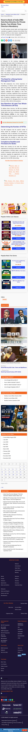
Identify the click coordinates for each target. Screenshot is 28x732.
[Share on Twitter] (11, 40)
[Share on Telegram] (4, 40)
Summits (17, 580)
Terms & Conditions (17, 722)
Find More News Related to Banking (14, 160)
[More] (24, 5)
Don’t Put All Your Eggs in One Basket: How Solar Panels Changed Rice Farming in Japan (14, 527)
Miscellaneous (4, 595)
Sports (2, 576)
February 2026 (6, 451)
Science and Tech (5, 593)
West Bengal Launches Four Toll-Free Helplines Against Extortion (14, 534)
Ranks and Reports (5, 591)
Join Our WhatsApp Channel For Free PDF (12, 122)
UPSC (19, 638)
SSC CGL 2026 (4, 652)
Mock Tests (3, 661)
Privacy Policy (5, 724)
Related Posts (5, 305)
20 (13, 474)
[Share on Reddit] (6, 40)
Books (2, 670)
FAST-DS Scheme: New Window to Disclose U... (12, 343)
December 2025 (7, 455)
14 (17, 472)
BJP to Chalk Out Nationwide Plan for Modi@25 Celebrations (12, 546)
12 (9, 472)
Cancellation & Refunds (7, 722)
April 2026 (5, 446)
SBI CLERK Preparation (3, 628)
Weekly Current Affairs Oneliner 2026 (12, 395)
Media (19, 652)
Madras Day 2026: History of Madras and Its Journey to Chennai (13, 531)
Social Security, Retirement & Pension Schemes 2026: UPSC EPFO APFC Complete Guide (14, 538)
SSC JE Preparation (5, 632)
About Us (20, 648)
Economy (17, 582)
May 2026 (5, 444)
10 (2, 472)
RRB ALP (3, 650)
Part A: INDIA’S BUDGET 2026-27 (12, 382)
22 (20, 474)
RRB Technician (4, 648)
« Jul (2, 487)
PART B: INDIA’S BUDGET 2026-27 (12, 384)
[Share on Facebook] (9, 40)
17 (2, 474)
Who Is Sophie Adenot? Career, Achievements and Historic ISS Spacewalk (14, 511)
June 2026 (5, 442)
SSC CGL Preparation (3, 635)
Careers (22, 655)
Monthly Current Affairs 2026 (10, 398)
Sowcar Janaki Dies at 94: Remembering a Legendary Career (13, 550)
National (17, 563)
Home (2, 14)
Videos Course (4, 666)
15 (20, 472)
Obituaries (3, 588)
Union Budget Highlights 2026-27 (12, 387)
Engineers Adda (9, 613)
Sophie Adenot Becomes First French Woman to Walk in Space (13, 519)
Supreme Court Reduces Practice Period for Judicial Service (13, 542)
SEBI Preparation (5, 630)
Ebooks (2, 668)
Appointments (18, 570)
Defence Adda (18, 609)
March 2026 (6, 449)
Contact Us (20, 650)
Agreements (3, 582)
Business (17, 576)
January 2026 (6, 453)
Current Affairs (18, 607)
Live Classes (4, 664)
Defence (17, 578)
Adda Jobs (10, 607)
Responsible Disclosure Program (9, 720)
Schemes (3, 580)
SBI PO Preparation (5, 625)
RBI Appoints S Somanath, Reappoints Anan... (11, 324)
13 (13, 472)
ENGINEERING (21, 635)
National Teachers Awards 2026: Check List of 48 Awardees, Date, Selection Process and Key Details (14, 503)
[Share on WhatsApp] (2, 40)
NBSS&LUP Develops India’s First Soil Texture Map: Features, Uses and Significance (14, 498)
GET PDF (25, 730)
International (17, 565)
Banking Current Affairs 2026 (12, 14)
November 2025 (7, 458)
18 (5, 474)
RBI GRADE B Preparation (4, 641)
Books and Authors (5, 585)
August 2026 (9, 437)
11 (5, 472)
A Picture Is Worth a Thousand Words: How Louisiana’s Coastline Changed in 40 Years (13, 523)
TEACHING (20, 631)
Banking (4, 299)
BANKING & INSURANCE (20, 624)
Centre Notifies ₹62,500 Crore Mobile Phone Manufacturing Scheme (13, 508)
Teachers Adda (24, 603)
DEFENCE (20, 633)
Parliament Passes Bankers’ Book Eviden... (11, 362)
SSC (19, 627)
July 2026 (5, 439)
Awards (2, 578)
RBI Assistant (4, 638)
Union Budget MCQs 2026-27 (11, 380)
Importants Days (18, 585)
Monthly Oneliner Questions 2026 (12, 400)
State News (17, 568)
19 (9, 474)
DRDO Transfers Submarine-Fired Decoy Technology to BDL (12, 515)
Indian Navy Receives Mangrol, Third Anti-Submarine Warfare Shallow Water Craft (13, 495)
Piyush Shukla (5, 37)
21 (17, 474)
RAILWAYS (20, 629)
